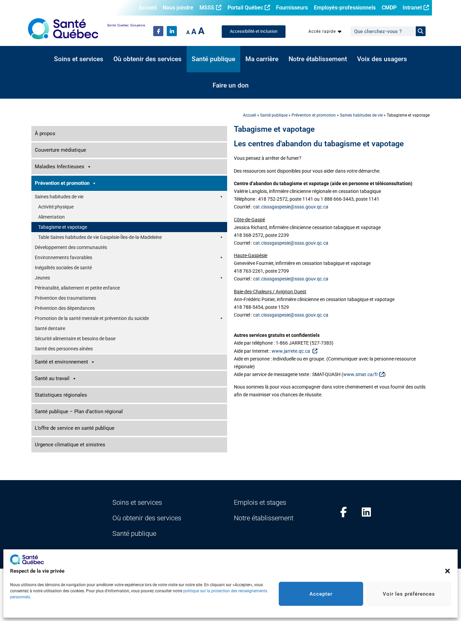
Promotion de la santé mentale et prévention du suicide (92, 318)
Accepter (320, 594)
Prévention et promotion (314, 115)
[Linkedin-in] (172, 31)
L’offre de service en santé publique (74, 428)
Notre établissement (318, 59)
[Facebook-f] (158, 31)
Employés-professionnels (345, 7)
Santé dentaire (50, 328)
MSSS (206, 7)
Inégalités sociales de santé (63, 267)
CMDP (389, 7)
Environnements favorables (63, 257)
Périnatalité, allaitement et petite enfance (77, 288)
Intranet (412, 7)
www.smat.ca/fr (360, 374)
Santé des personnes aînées (64, 348)
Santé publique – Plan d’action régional (79, 411)
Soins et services (78, 59)
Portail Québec (245, 7)
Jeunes (42, 277)
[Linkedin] (366, 512)
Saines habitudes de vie (361, 115)
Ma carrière (261, 59)
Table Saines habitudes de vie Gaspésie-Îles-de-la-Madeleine (100, 237)
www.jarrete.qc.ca (291, 351)
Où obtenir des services (147, 59)
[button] (447, 571)
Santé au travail (52, 378)
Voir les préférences (409, 594)
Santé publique (213, 59)
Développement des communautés (71, 247)
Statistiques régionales (61, 395)
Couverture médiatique (60, 150)
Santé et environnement (61, 362)
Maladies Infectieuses (59, 167)
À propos (45, 133)
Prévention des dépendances (65, 308)
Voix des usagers (382, 59)
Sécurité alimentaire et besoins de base (75, 338)
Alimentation (51, 217)
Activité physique (56, 206)
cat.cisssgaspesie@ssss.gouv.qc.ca (290, 207)
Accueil (148, 7)
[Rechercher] (421, 31)
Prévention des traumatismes (65, 298)
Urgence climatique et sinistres (70, 445)
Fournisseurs (292, 7)
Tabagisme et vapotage (62, 227)
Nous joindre (178, 7)
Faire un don (231, 85)
